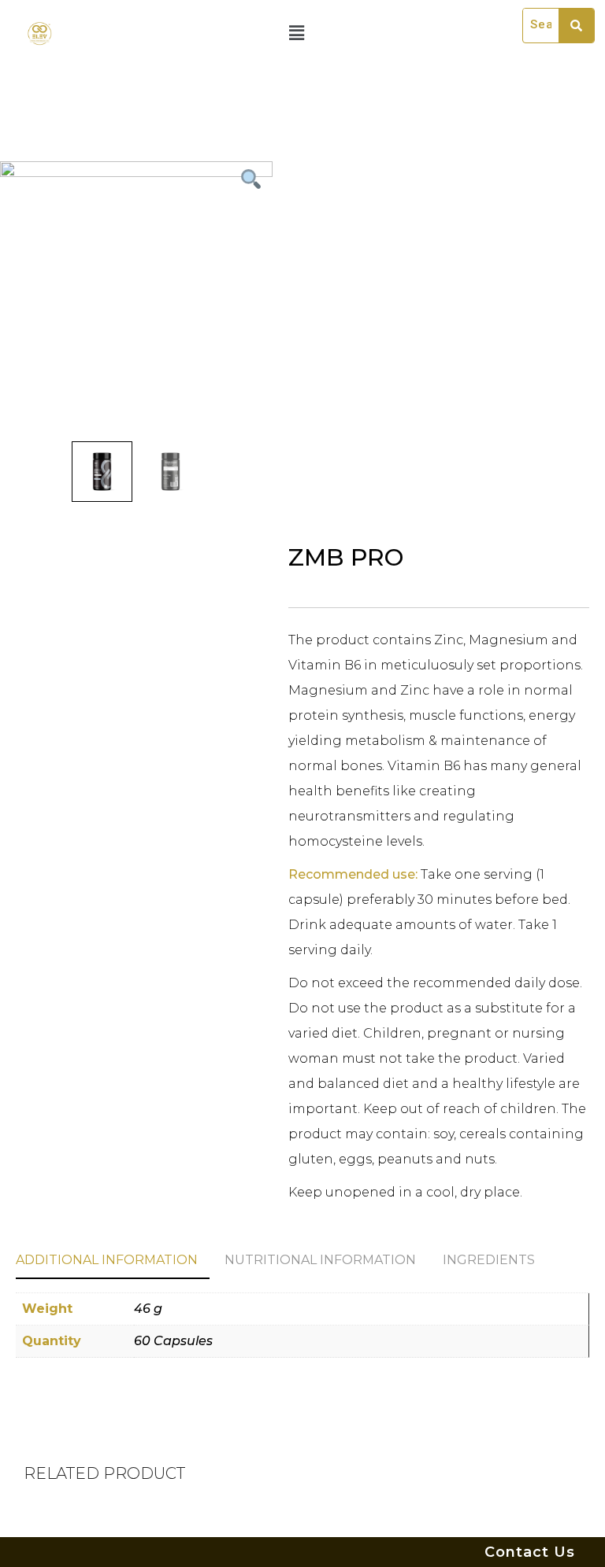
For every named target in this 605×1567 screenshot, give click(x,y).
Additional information (107, 1259)
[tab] (113, 1261)
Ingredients (489, 1259)
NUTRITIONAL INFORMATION (320, 1259)
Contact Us (529, 1552)
